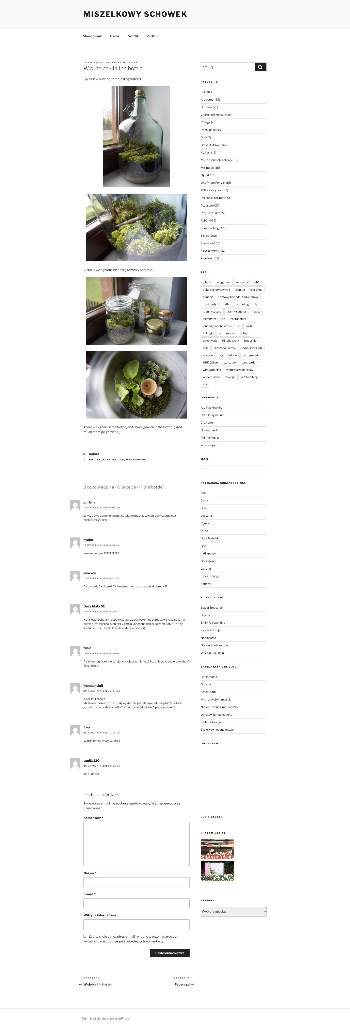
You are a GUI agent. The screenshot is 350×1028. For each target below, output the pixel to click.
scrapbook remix (225, 348)
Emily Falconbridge (213, 622)
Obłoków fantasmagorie (216, 714)
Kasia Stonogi (210, 576)
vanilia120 (91, 761)
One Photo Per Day (213, 182)
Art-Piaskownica (211, 407)
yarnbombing (249, 377)
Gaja (204, 546)
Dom (204, 137)
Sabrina (206, 583)
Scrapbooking (210, 228)
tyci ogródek (251, 355)
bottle (95, 459)
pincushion (251, 340)
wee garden (135, 459)
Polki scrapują (210, 437)
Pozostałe (207, 205)
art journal (242, 282)
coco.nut (206, 515)
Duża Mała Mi (210, 538)
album (207, 282)
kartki (249, 326)
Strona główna (92, 36)
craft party (210, 304)
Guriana (206, 568)
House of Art (209, 430)
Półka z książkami (212, 190)
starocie (208, 355)
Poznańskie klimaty (213, 197)
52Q (203, 92)
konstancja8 (93, 686)
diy (256, 304)
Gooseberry (208, 561)
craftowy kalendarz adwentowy (238, 297)
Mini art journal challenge (217, 160)
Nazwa (89, 873)
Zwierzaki (207, 258)
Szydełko (207, 243)
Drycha (205, 615)
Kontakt (132, 36)
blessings (256, 289)
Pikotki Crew (230, 340)
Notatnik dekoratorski (215, 645)
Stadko (150, 36)
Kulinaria (206, 152)
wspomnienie (211, 377)
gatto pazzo (208, 553)
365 (203, 469)
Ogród (94, 454)
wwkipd (230, 377)
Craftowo (207, 422)
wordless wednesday (239, 369)
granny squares (236, 311)
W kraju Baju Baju (212, 653)
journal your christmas (217, 326)
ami (203, 493)
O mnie (115, 36)
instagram (209, 318)
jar (121, 459)
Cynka (205, 523)
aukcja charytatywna (216, 289)
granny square (212, 311)
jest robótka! (238, 318)
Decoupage (208, 129)
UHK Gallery (211, 362)
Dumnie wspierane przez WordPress (105, 1018)
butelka (110, 459)
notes (243, 333)
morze (230, 333)
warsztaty (230, 362)
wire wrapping (212, 369)
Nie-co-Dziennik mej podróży (219, 707)
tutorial (232, 355)
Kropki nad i (208, 691)
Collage (205, 122)
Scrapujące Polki (251, 348)
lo (220, 333)
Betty (204, 500)
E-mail (89, 894)
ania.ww (89, 573)
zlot (205, 384)
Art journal (207, 99)
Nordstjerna (208, 637)
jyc (238, 326)
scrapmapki (208, 445)
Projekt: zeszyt (210, 213)
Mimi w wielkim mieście (216, 699)
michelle (130, 62)
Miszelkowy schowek (135, 14)
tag (221, 355)
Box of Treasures (212, 607)
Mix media (207, 167)
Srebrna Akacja (211, 722)
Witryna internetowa (99, 915)
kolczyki (208, 333)
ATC (256, 282)
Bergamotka (209, 676)
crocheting (242, 304)
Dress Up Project (212, 145)
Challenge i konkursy (214, 114)
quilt (205, 348)
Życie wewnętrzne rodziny (217, 729)
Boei (204, 508)
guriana (89, 502)
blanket (240, 289)
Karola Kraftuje (210, 630)
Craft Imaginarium (212, 415)
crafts (225, 304)
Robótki (206, 220)
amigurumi (223, 282)
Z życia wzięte (210, 250)
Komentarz (93, 818)
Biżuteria (206, 107)
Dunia (204, 530)
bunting (208, 297)
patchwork (210, 340)
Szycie (205, 235)
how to (256, 311)
